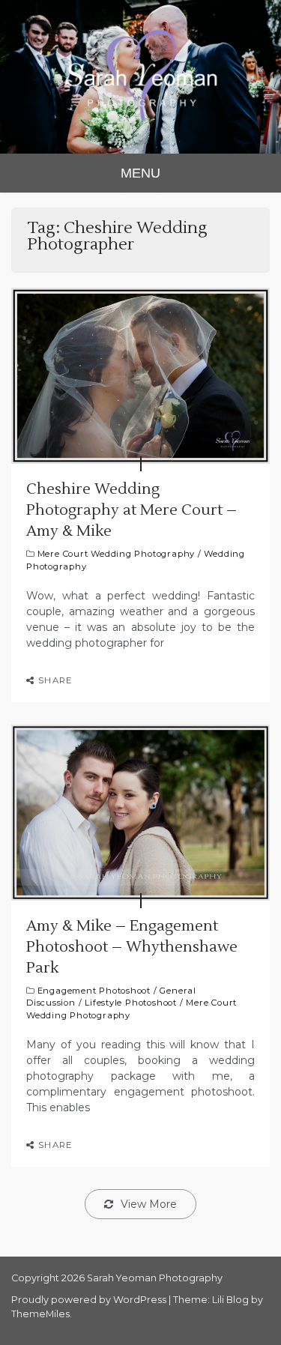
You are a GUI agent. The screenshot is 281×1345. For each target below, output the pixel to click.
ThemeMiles (40, 1314)
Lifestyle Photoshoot (131, 1002)
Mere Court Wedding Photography (116, 553)
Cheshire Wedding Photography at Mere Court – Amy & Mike (131, 510)
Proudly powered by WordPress (90, 1299)
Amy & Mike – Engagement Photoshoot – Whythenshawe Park (132, 947)
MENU (140, 173)
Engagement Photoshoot (94, 990)
